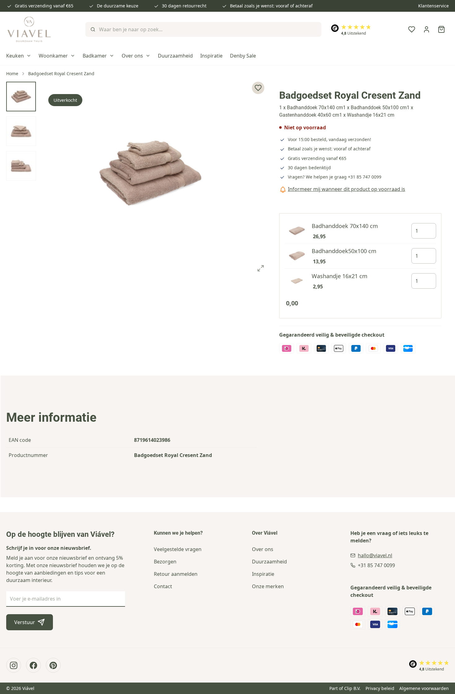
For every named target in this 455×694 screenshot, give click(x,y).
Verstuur (24, 622)
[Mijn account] (426, 29)
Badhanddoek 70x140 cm (345, 226)
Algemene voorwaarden (424, 688)
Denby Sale (243, 55)
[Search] (92, 29)
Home (12, 73)
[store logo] (29, 29)
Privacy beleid (380, 688)
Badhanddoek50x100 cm (344, 251)
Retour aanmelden (175, 574)
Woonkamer (53, 55)
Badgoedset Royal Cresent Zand (61, 73)
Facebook (33, 665)
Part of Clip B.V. (345, 688)
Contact (163, 586)
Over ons (132, 55)
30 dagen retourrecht (184, 6)
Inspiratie (211, 55)
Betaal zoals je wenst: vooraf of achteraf (271, 6)
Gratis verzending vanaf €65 (44, 6)
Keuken (15, 55)
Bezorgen (165, 561)
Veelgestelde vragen (178, 549)
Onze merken (268, 586)
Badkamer (95, 55)
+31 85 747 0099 (364, 177)
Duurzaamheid (175, 55)
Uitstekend (353, 33)
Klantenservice (433, 6)
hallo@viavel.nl (375, 555)
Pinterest (53, 665)
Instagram (13, 665)
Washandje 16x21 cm (339, 276)
